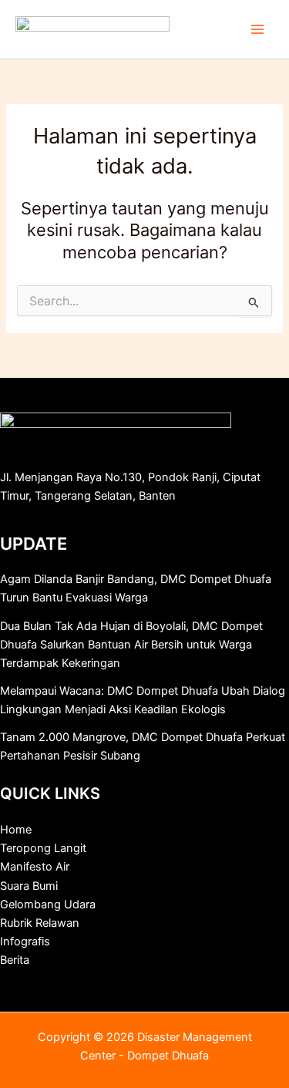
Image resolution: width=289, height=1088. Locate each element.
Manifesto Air (34, 867)
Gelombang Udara (48, 904)
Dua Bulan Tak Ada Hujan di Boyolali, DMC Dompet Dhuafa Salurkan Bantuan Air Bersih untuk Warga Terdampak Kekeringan (131, 644)
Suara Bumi (29, 886)
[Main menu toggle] (257, 29)
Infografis (25, 941)
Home (16, 830)
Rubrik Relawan (39, 923)
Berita (14, 960)
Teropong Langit (43, 848)
